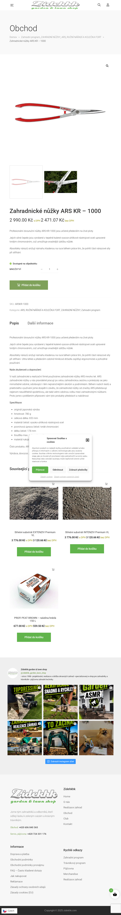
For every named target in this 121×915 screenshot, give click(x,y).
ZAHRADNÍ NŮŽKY (70, 310)
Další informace (40, 323)
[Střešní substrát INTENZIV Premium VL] (87, 503)
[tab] (14, 323)
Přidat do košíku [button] (53, 484)
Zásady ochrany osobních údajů (66, 477)
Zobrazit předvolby (78, 469)
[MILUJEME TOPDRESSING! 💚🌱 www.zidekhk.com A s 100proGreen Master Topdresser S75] (25, 702)
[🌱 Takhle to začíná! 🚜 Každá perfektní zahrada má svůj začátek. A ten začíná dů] (60, 738)
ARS (23, 310)
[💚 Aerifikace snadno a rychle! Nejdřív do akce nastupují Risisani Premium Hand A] (60, 702)
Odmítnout (58, 469)
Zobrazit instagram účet (62, 761)
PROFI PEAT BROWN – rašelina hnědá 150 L (35, 619)
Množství (15, 269)
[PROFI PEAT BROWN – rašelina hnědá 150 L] (34, 589)
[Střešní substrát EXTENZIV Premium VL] (34, 503)
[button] (87, 440)
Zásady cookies (46, 477)
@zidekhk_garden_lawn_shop (33, 673)
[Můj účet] (108, 5)
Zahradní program (90, 310)
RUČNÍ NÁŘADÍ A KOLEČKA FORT (43, 310)
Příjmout (40, 469)
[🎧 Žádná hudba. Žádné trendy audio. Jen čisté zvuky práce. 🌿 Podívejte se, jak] (96, 702)
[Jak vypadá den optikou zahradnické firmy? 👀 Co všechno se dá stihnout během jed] (25, 738)
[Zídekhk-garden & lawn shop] (56, 5)
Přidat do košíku (31, 285)
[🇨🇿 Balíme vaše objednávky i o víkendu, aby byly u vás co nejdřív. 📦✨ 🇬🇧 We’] (96, 738)
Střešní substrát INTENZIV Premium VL (87, 532)
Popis (14, 323)
